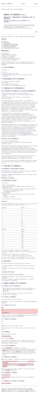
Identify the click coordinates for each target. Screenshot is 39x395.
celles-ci (3, 302)
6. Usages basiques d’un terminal (10, 47)
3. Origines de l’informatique (10, 45)
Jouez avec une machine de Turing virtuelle (12, 274)
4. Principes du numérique (8, 46)
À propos (35, 3)
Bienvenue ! (5, 41)
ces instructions (32, 301)
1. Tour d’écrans (6, 42)
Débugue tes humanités (6, 3)
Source (6, 290)
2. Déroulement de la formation (10, 44)
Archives (23, 3)
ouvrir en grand (18, 9)
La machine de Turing (6, 124)
